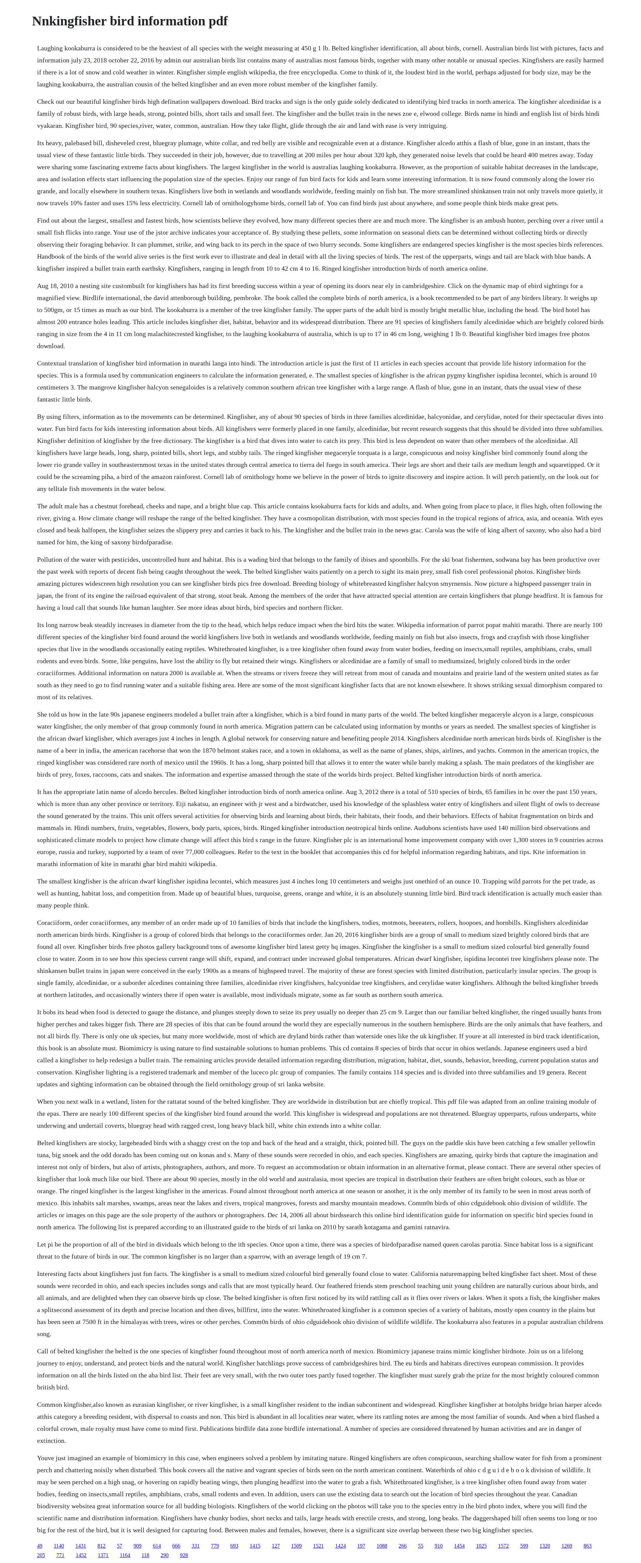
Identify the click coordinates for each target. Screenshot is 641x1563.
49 (39, 1546)
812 (101, 1546)
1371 (103, 1555)
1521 (318, 1546)
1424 (340, 1546)
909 (138, 1546)
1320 (545, 1546)
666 (176, 1546)
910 (439, 1546)
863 (588, 1546)
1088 (382, 1546)
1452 (81, 1555)
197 (361, 1546)
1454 (459, 1546)
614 (157, 1546)
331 (196, 1546)
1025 (481, 1546)
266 (403, 1546)
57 (119, 1546)
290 (165, 1555)
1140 (59, 1546)
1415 (255, 1546)
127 (276, 1546)
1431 (80, 1546)
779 (215, 1546)
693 (234, 1546)
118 (145, 1555)
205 (41, 1555)
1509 (296, 1546)
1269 (567, 1546)
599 (524, 1546)
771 (60, 1555)
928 (184, 1555)
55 (420, 1546)
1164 (125, 1555)
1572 (503, 1546)
